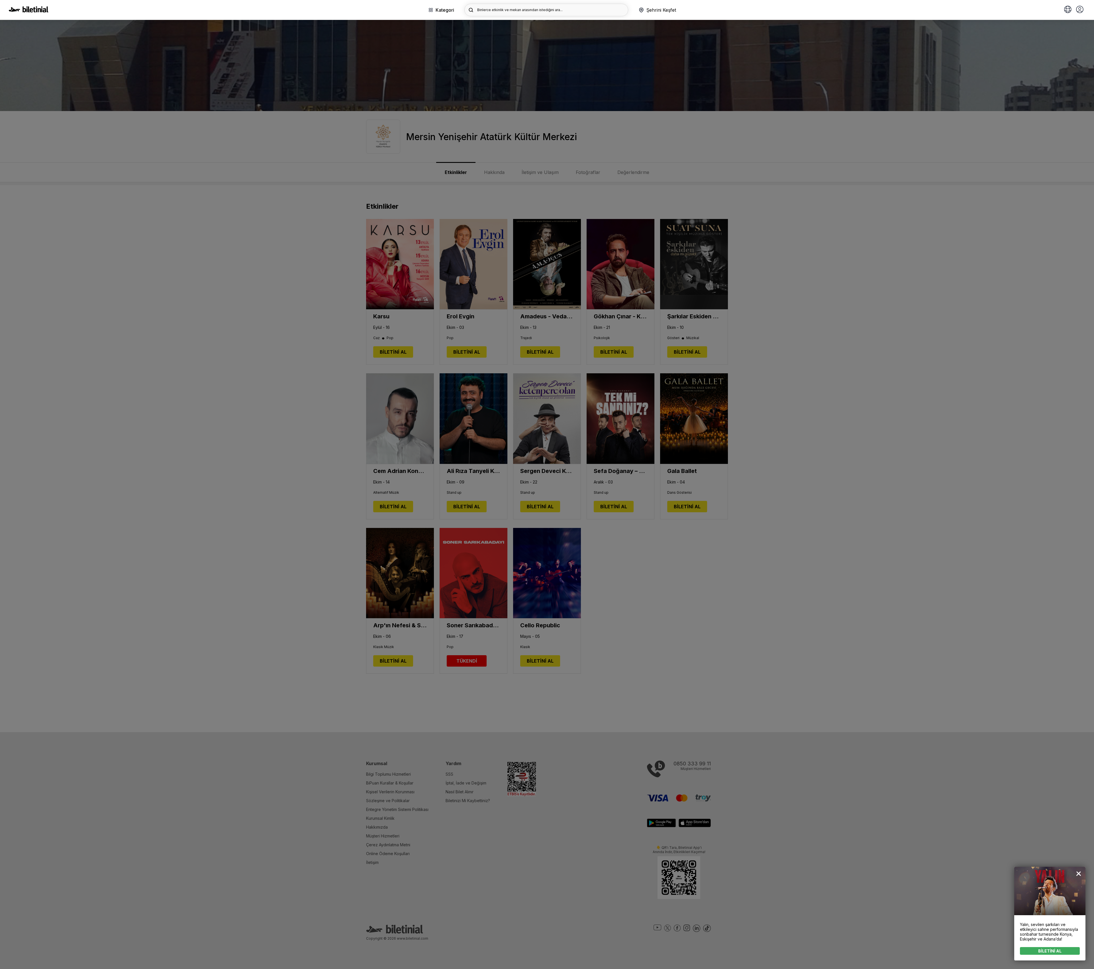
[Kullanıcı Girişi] (1079, 10)
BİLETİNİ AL (1050, 950)
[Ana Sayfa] (28, 11)
